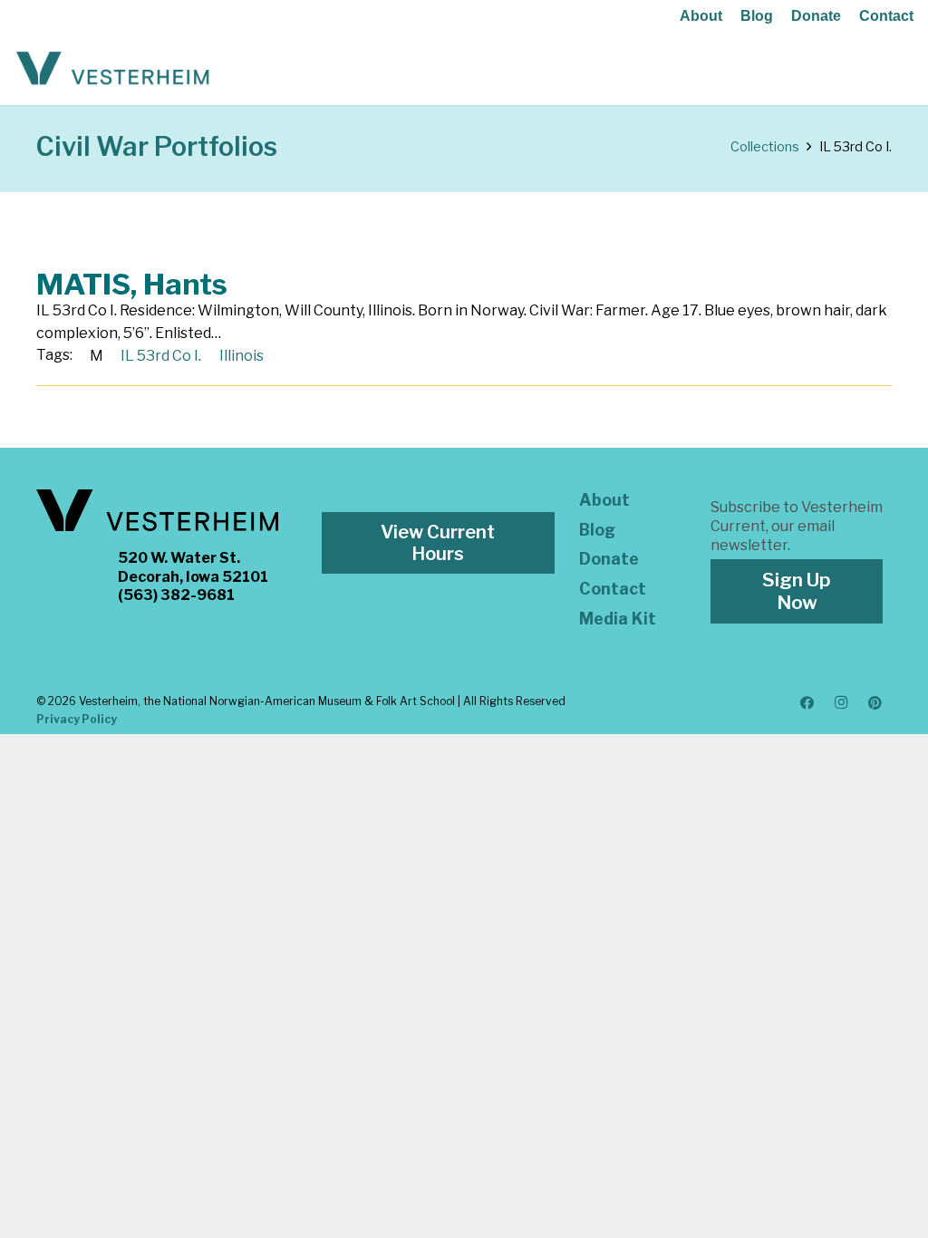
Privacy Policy (76, 719)
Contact (886, 16)
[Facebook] (807, 703)
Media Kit (617, 618)
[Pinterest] (875, 703)
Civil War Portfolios (156, 146)
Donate (816, 16)
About (701, 16)
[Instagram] (841, 703)
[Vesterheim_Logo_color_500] (112, 69)
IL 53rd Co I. (161, 355)
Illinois (241, 355)
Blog (756, 16)
